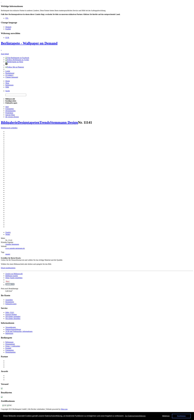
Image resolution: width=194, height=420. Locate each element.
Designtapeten (28, 122)
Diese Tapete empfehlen (13, 278)
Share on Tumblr (9, 284)
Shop (7, 83)
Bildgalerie (9, 122)
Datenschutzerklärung (13, 329)
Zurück (8, 232)
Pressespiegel (10, 344)
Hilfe (7, 87)
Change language (11, 77)
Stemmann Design (64, 122)
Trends (44, 122)
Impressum (9, 333)
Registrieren (9, 73)
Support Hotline (11, 314)
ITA (6, 18)
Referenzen (9, 85)
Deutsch (8, 27)
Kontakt (8, 348)
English (8, 29)
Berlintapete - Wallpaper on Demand (29, 43)
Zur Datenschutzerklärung (135, 416)
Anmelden (9, 300)
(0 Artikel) (9, 75)
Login (7, 71)
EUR (7, 38)
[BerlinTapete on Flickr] (14, 62)
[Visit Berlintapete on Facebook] (17, 58)
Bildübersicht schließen (9, 128)
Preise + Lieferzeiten (12, 346)
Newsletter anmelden (12, 317)
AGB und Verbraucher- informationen (18, 331)
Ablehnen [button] (166, 416)
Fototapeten (9, 350)
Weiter (7, 234)
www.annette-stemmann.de (15, 248)
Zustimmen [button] (181, 416)
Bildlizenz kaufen (11, 276)
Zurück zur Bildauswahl (14, 274)
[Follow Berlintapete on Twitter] (17, 60)
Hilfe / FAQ (9, 312)
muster (7, 254)
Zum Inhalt (5, 54)
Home (7, 81)
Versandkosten (10, 327)
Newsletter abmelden (12, 319)
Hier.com (64, 409)
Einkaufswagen (10, 304)
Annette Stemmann (12, 244)
